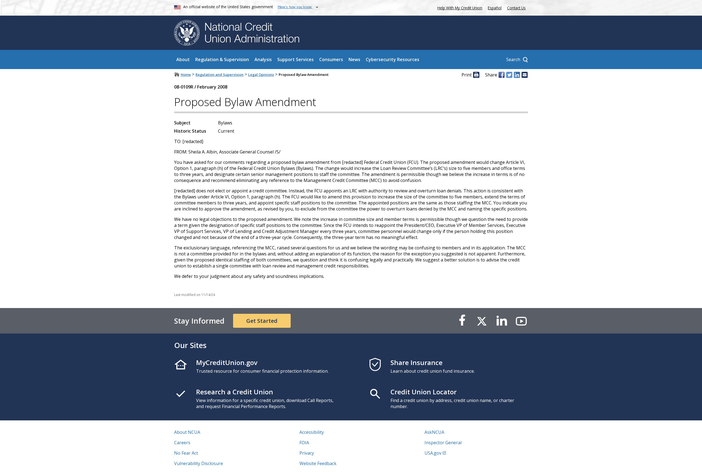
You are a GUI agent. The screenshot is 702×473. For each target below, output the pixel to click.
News (354, 59)
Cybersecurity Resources (392, 59)
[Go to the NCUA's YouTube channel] (521, 321)
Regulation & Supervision (222, 59)
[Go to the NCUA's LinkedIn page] (501, 321)
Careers (182, 443)
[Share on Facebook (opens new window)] (501, 74)
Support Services (295, 59)
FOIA (304, 443)
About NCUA (187, 432)
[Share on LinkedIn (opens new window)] (517, 74)
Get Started (262, 320)
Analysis (263, 59)
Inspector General (443, 443)
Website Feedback (317, 463)
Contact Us (516, 7)
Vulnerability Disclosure (198, 463)
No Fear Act (186, 453)
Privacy (306, 453)
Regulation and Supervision (220, 74)
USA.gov (432, 453)
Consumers (331, 59)
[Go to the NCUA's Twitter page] (481, 321)
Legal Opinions (261, 74)
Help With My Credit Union (458, 7)
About (183, 59)
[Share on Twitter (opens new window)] (509, 74)
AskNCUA (434, 432)
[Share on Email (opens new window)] (524, 74)
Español (495, 7)
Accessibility (311, 432)
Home (186, 74)
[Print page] (476, 74)
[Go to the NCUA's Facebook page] (462, 321)
